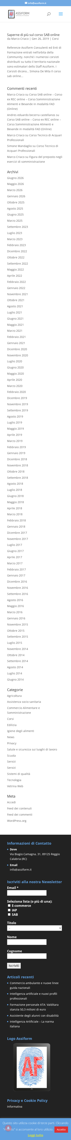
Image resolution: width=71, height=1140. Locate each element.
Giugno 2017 (15, 551)
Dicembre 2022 (17, 251)
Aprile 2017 (14, 557)
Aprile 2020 (14, 380)
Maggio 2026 (15, 184)
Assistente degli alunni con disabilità (34, 1015)
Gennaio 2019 (16, 453)
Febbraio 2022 (16, 282)
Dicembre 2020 (17, 349)
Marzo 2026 (14, 190)
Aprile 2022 (14, 276)
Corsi (55, 39)
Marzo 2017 (14, 563)
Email (13, 888)
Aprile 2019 (14, 435)
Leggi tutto (35, 1135)
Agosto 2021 (15, 306)
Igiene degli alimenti (20, 731)
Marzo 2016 (14, 612)
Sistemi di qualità (18, 774)
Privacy (11, 743)
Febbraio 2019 (16, 447)
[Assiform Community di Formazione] (31, 1091)
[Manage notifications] (8, 1128)
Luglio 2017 (14, 545)
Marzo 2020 (14, 386)
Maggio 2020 (15, 373)
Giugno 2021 (15, 318)
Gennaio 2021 (16, 343)
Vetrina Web (15, 786)
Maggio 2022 (15, 269)
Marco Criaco (20, 39)
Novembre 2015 (17, 624)
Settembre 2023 (17, 227)
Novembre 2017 (17, 539)
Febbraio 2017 (16, 569)
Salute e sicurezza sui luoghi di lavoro (32, 749)
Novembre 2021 (17, 294)
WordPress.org (16, 821)
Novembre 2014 (17, 649)
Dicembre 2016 (17, 581)
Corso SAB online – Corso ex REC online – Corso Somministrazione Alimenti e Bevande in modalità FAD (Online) (34, 124)
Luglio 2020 (14, 361)
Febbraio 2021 (16, 337)
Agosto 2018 (15, 483)
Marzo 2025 (14, 220)
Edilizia (12, 725)
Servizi (11, 761)
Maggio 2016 (15, 606)
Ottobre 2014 (15, 655)
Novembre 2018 (17, 465)
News (10, 737)
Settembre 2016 (17, 594)
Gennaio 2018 (16, 526)
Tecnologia (14, 780)
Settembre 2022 (17, 263)
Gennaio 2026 (16, 196)
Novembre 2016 (17, 588)
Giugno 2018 (15, 496)
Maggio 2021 (15, 325)
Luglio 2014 (14, 673)
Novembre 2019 (17, 404)
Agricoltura (14, 696)
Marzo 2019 (14, 441)
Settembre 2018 (17, 478)
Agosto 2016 (15, 600)
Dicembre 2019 (17, 398)
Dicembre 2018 (17, 459)
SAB (14, 914)
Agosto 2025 (15, 208)
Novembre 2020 (17, 355)
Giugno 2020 (15, 367)
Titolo (11, 923)
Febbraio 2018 (16, 520)
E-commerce (21, 905)
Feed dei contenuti (19, 808)
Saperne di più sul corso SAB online (33, 35)
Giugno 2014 (15, 679)
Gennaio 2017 (16, 575)
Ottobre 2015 (15, 630)
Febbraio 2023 (16, 245)
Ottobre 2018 (15, 471)
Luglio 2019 (14, 422)
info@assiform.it (21, 869)
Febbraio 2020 (16, 392)
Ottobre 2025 (15, 202)
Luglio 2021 (14, 312)
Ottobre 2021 (15, 300)
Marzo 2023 (14, 239)
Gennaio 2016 (16, 618)
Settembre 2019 (17, 410)
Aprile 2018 (14, 508)
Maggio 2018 (15, 502)
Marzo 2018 (14, 514)
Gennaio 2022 (16, 288)
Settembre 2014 (17, 661)
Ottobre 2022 (15, 257)
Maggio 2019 (15, 428)
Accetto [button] (61, 1129)
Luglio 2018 (14, 490)
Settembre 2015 (17, 636)
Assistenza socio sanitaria (24, 702)
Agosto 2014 (15, 667)
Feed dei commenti (19, 814)
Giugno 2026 (15, 178)
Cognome (14, 951)
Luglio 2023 (14, 233)
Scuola (11, 755)
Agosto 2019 (15, 416)
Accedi (11, 802)
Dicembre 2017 (17, 533)
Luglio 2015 (14, 643)
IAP (14, 910)
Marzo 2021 (14, 331)
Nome (12, 937)
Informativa (14, 1106)
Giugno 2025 (15, 214)
